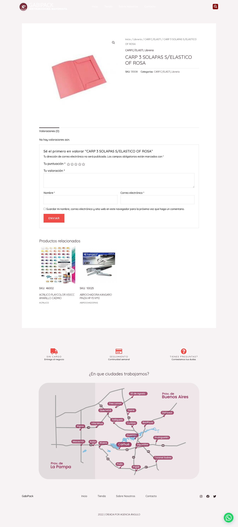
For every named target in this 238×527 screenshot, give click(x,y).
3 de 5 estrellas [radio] (75, 164)
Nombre (49, 192)
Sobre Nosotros (128, 6)
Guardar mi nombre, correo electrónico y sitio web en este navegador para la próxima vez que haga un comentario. (115, 209)
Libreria (137, 39)
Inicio (95, 6)
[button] (215, 6)
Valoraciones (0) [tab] (49, 131)
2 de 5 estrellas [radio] (72, 164)
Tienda (108, 6)
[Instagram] (201, 496)
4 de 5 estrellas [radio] (79, 164)
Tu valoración (54, 171)
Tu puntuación (54, 164)
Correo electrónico (132, 192)
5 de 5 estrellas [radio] (83, 164)
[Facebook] (207, 496)
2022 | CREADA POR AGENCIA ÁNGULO (119, 514)
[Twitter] (214, 496)
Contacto (150, 6)
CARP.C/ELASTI (152, 39)
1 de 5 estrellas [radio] (68, 164)
